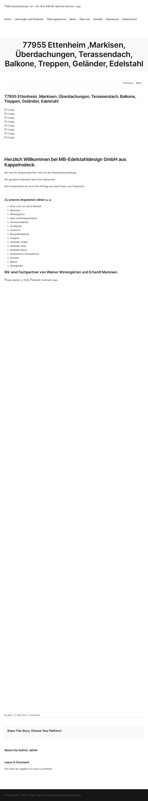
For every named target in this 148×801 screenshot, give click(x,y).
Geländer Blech (18, 249)
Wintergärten (17, 214)
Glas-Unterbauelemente (23, 218)
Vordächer (16, 226)
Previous (128, 82)
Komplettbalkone (19, 234)
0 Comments (34, 715)
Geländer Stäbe (18, 242)
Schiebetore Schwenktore (24, 253)
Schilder (14, 257)
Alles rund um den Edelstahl (25, 206)
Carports (15, 230)
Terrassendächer (19, 222)
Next (138, 82)
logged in (24, 768)
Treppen (14, 238)
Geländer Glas (18, 246)
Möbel (13, 261)
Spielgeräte (16, 265)
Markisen (15, 210)
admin (10, 715)
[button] (5, 31)
